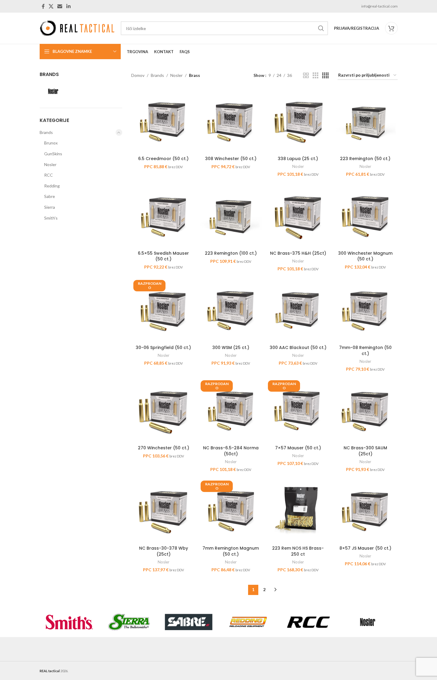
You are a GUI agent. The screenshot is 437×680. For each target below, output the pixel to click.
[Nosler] (368, 622)
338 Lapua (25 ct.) (298, 159)
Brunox (51, 142)
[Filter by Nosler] (81, 91)
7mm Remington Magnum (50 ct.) (230, 551)
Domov (137, 75)
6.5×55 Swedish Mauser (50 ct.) (163, 256)
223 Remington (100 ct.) (231, 253)
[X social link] (51, 6)
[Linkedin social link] (68, 6)
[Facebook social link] (43, 6)
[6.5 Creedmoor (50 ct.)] (163, 121)
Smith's (51, 217)
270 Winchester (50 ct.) (163, 448)
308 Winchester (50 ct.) (230, 159)
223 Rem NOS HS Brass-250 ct (298, 551)
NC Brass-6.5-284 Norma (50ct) (231, 451)
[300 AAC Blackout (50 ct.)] (298, 310)
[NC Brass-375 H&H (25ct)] (298, 215)
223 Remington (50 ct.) (365, 159)
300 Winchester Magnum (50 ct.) (365, 256)
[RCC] (308, 622)
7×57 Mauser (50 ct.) (298, 448)
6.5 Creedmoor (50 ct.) (163, 159)
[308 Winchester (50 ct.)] (231, 121)
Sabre (49, 196)
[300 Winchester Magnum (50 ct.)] (365, 215)
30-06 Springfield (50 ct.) (163, 348)
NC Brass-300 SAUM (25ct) (365, 451)
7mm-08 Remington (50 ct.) (365, 351)
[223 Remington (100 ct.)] (231, 215)
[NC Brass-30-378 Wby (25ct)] (163, 510)
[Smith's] (69, 622)
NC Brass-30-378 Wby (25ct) (163, 551)
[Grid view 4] (325, 75)
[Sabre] (189, 622)
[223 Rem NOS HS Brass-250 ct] (298, 510)
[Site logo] (77, 27)
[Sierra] (129, 622)
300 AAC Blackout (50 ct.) (298, 348)
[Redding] (248, 622)
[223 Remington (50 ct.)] (365, 121)
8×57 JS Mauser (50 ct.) (365, 548)
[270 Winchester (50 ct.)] (163, 410)
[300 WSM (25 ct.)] (231, 310)
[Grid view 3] (315, 75)
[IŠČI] (321, 28)
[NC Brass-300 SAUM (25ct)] (365, 410)
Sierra (49, 207)
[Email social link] (60, 6)
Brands (46, 132)
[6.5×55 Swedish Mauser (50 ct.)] (163, 215)
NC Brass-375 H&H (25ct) (298, 253)
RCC (48, 175)
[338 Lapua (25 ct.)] (298, 121)
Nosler (50, 164)
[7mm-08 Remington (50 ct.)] (365, 310)
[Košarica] (391, 28)
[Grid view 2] (306, 75)
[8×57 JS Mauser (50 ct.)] (365, 510)
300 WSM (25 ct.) (230, 348)
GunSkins (53, 153)
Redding (52, 185)
